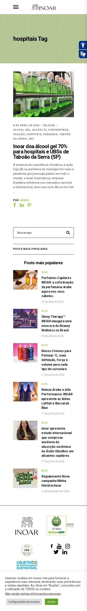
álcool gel (22, 129)
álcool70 (39, 129)
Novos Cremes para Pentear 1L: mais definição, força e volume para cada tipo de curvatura (56, 360)
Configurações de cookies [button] (23, 601)
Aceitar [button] (51, 601)
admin (24, 200)
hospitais (34, 134)
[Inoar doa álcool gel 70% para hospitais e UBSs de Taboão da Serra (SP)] (43, 94)
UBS (31, 138)
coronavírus (58, 129)
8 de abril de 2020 (26, 125)
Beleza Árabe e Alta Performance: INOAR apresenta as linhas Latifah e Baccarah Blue (56, 399)
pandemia (50, 134)
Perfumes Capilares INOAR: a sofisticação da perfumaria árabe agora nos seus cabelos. (57, 287)
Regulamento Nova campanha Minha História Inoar (55, 480)
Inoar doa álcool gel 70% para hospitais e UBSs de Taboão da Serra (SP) (41, 151)
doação (19, 134)
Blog (44, 272)
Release (49, 125)
